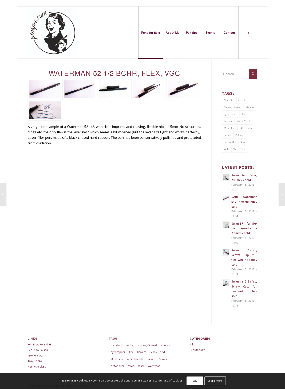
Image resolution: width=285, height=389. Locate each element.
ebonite (250, 107)
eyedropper (230, 114)
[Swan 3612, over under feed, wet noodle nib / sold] (3, 194)
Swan (243, 142)
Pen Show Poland (38, 350)
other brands (247, 128)
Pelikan (239, 134)
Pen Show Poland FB (40, 344)
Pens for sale (197, 350)
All (191, 344)
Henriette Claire (37, 366)
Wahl (226, 148)
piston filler (230, 142)
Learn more (215, 381)
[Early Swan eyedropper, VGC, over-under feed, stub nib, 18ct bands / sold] (282, 194)
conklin (242, 100)
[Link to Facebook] (254, 3)
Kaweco (228, 121)
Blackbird (229, 100)
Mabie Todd (243, 121)
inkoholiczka (35, 355)
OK (195, 381)
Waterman (239, 148)
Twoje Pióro (35, 361)
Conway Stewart (233, 107)
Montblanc (230, 128)
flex (243, 114)
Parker (227, 134)
